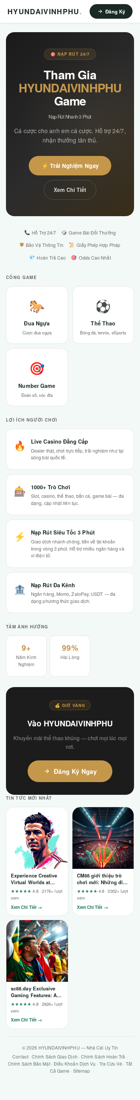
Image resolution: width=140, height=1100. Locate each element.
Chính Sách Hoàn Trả (103, 1056)
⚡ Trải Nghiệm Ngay (70, 166)
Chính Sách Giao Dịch (55, 1056)
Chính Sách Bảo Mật (29, 1063)
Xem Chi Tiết (70, 189)
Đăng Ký (115, 11)
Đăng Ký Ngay (75, 771)
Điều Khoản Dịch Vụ (75, 1063)
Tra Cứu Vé (110, 1063)
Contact (20, 1056)
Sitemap (81, 1070)
